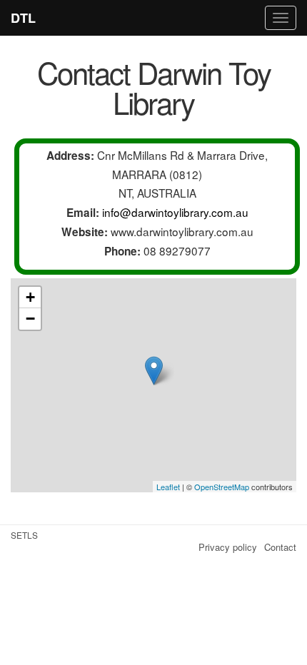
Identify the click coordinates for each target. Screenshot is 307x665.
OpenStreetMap (221, 486)
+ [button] (30, 297)
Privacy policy (227, 547)
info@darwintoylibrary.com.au (175, 212)
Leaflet (168, 486)
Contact (280, 547)
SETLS (24, 535)
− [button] (30, 319)
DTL (23, 18)
